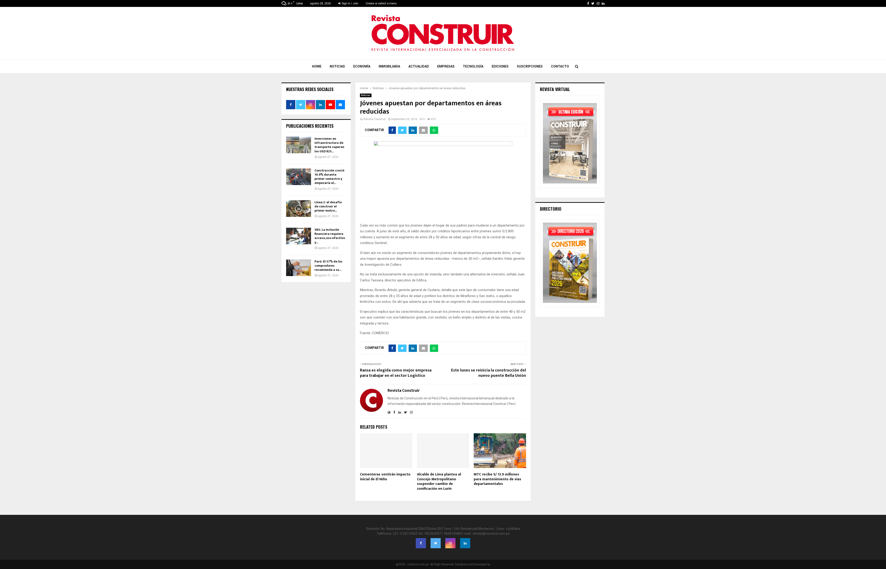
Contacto (560, 66)
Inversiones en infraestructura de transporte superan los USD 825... (329, 145)
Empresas (446, 66)
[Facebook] (421, 543)
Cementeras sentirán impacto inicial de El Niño (385, 476)
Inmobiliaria (389, 66)
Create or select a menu (381, 3)
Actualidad (418, 66)
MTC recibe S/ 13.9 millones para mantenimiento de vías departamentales (497, 479)
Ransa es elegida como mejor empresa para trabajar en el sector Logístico (395, 373)
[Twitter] (436, 543)
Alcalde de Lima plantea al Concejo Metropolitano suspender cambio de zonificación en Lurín (439, 481)
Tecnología (473, 66)
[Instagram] (450, 543)
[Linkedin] (465, 543)
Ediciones (500, 66)
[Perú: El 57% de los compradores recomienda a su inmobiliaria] (298, 267)
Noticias (337, 66)
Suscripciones (530, 66)
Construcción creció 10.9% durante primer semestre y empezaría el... (329, 177)
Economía (361, 66)
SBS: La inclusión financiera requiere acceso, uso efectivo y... (329, 236)
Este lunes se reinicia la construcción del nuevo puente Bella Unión (488, 373)
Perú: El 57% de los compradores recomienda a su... (328, 265)
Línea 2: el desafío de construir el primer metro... (328, 206)
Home (316, 66)
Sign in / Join (349, 3)
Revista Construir (375, 119)
